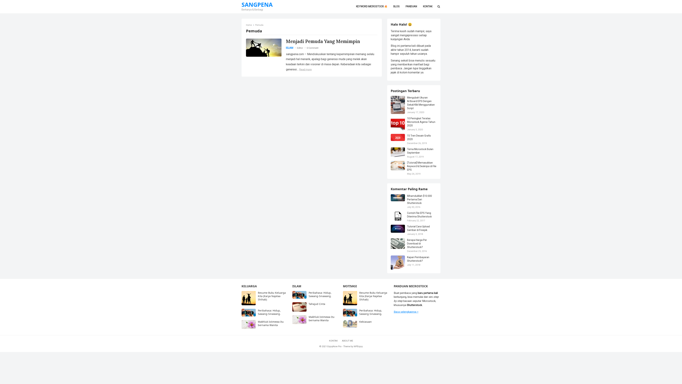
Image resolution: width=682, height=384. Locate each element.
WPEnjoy (358, 346)
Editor (300, 48)
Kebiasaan (365, 321)
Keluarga (249, 286)
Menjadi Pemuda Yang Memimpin (323, 41)
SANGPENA (257, 4)
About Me (347, 340)
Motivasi (350, 286)
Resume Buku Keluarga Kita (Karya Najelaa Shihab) (272, 296)
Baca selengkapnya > (406, 311)
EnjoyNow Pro (334, 346)
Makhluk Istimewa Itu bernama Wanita (271, 323)
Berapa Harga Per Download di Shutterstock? (417, 244)
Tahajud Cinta (317, 304)
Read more (305, 69)
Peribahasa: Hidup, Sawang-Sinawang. (269, 312)
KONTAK (333, 340)
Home (249, 25)
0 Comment (312, 48)
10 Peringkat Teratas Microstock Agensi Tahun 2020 (421, 122)
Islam (289, 47)
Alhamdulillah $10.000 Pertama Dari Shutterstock (419, 199)
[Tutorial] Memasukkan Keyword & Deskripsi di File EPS (421, 166)
